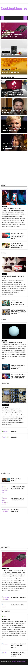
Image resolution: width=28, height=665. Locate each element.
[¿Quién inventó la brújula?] (6, 480)
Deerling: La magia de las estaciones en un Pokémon (18, 654)
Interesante (6, 30)
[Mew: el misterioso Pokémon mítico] (14, 617)
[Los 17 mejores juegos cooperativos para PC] (6, 501)
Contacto (14, 661)
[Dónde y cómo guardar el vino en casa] (14, 264)
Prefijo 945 (14, 437)
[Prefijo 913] (6, 432)
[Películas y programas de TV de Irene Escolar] (14, 142)
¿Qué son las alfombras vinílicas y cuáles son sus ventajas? (18, 312)
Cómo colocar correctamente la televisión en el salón (17, 302)
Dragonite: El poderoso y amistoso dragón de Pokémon (18, 645)
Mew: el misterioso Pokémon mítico (14, 621)
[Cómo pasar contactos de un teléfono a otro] (6, 490)
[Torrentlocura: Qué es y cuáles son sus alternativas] (14, 88)
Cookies (19, 661)
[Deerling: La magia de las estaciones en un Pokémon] (6, 653)
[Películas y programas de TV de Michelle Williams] (14, 124)
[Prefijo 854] (14, 395)
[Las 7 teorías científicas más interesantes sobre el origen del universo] (6, 376)
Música (3, 185)
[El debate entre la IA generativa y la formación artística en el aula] (14, 559)
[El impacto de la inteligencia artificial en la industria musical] (14, 197)
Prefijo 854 (5, 407)
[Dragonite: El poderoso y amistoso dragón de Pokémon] (6, 644)
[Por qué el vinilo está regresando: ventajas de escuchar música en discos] (6, 235)
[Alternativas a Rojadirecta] (6, 511)
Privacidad (23, 661)
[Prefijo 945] (6, 437)
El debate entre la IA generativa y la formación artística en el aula (12, 35)
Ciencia (3, 319)
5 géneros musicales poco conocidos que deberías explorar (17, 245)
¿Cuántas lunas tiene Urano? (12, 343)
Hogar (3, 253)
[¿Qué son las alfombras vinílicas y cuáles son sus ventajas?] (6, 312)
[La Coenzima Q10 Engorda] (14, 48)
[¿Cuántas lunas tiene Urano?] (14, 331)
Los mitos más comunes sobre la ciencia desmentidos (18, 367)
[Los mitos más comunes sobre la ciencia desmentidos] (6, 367)
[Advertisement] (14, 168)
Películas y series (7, 77)
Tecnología (5, 383)
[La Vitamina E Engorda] (14, 66)
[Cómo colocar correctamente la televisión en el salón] (6, 303)
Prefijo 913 (14, 431)
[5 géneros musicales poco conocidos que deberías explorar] (6, 245)
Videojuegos (5, 611)
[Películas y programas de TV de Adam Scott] (14, 106)
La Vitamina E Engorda (10, 72)
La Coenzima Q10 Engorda (11, 54)
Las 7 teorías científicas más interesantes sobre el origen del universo (18, 376)
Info (14, 663)
